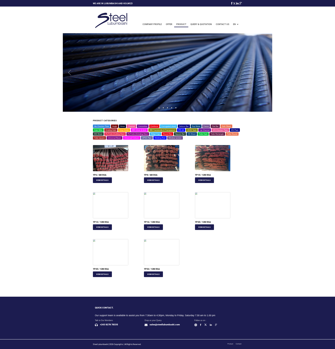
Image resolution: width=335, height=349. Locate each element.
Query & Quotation (201, 24)
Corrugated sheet (168, 126)
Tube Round (232, 134)
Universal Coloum (131, 138)
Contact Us (222, 24)
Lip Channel (205, 130)
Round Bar (167, 134)
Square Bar (180, 134)
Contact (238, 344)
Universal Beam (114, 138)
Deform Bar (184, 126)
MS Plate (235, 130)
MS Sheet (98, 134)
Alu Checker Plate (101, 126)
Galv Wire (98, 130)
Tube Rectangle (217, 134)
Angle (114, 126)
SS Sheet (192, 134)
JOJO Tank (191, 130)
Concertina (142, 126)
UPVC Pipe (146, 138)
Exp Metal (196, 126)
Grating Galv (111, 130)
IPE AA (181, 130)
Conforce (154, 126)
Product (181, 24)
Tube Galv (203, 134)
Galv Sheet (226, 126)
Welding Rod (160, 138)
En (234, 24)
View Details (102, 180)
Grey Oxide (124, 130)
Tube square (99, 138)
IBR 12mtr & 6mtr (139, 130)
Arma (122, 126)
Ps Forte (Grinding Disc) (138, 134)
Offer (169, 24)
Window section (175, 138)
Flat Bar (215, 126)
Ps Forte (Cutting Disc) (115, 134)
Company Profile (152, 24)
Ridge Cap (155, 134)
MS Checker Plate (220, 130)
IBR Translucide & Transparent (162, 130)
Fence (206, 126)
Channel (131, 126)
